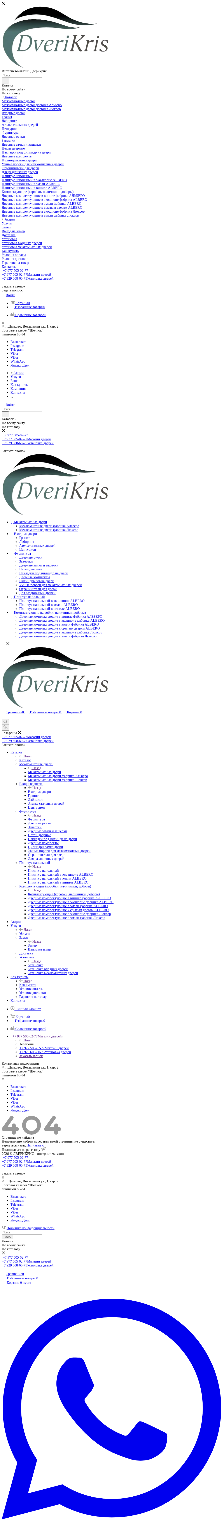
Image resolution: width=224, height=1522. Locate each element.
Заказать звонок (31, 1056)
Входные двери (39, 792)
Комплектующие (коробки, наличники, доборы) (64, 894)
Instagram (17, 345)
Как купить (27, 985)
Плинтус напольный (43, 870)
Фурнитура (36, 819)
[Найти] (5, 80)
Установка (35, 965)
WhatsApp (17, 361)
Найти (7, 1237)
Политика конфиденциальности (30, 1228)
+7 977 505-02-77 (15, 270)
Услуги (24, 933)
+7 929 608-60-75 (28, 278)
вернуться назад (14, 1145)
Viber (14, 353)
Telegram (16, 349)
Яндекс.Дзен (20, 365)
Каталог (25, 760)
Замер (32, 945)
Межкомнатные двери (44, 772)
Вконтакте (18, 342)
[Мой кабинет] (4, 717)
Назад (28, 756)
